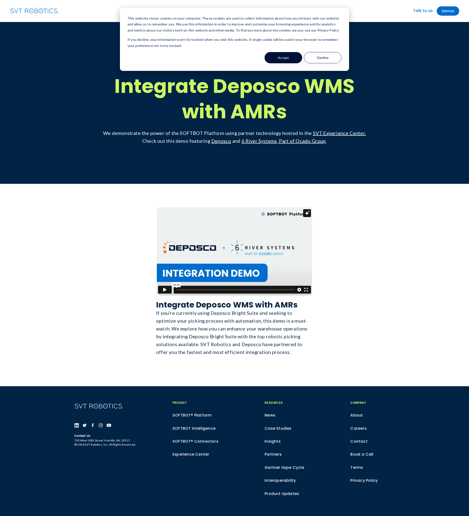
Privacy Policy (364, 480)
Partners (273, 454)
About (356, 415)
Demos (448, 11)
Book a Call (361, 454)
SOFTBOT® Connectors (195, 441)
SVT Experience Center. (339, 133)
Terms (356, 467)
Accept (283, 57)
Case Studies (278, 428)
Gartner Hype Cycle (284, 467)
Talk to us (423, 10)
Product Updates (282, 493)
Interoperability (280, 480)
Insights (273, 441)
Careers (358, 428)
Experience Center (190, 454)
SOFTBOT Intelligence (193, 428)
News (270, 415)
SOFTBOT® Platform (192, 415)
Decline (323, 57)
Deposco (221, 141)
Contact (358, 441)
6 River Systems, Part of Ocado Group (284, 141)
